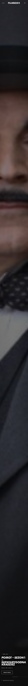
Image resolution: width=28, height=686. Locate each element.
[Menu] (3, 3)
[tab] (13, 676)
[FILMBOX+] (14, 3)
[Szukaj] (25, 3)
